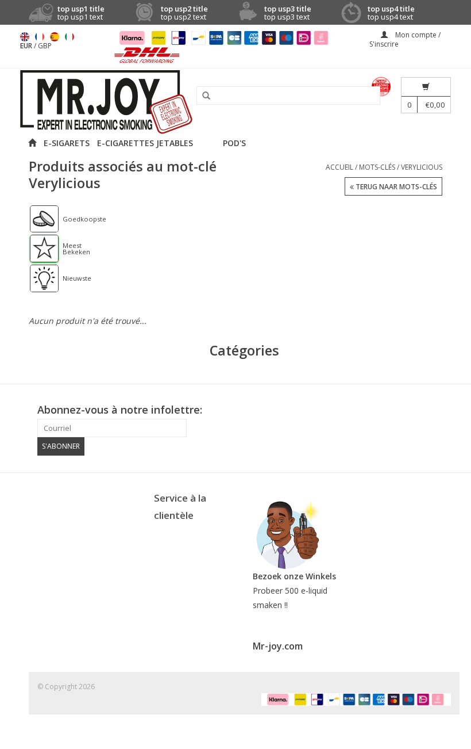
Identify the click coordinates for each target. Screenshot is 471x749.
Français (39, 36)
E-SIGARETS (67, 142)
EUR (27, 46)
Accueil (339, 167)
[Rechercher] (202, 96)
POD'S (234, 142)
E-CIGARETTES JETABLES (145, 142)
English (24, 36)
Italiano (69, 36)
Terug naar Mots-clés (395, 187)
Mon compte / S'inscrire (405, 39)
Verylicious (421, 167)
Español (54, 36)
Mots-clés (377, 167)
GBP (45, 46)
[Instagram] (442, 410)
